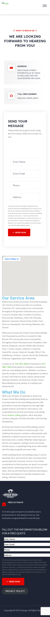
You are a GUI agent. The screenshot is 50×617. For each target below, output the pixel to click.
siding (17, 415)
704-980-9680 (21, 363)
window (10, 415)
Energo (24, 610)
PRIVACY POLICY (15, 591)
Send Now (20, 232)
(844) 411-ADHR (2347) (27, 98)
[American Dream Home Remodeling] (5, 5)
